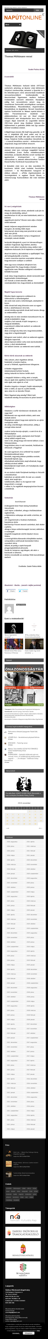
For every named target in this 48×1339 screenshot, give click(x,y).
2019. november (32, 919)
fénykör (13, 1191)
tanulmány (16, 1197)
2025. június (11, 905)
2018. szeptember (32, 983)
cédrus (29, 1188)
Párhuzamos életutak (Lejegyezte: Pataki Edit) (22, 732)
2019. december (32, 914)
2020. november (32, 864)
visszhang (9, 1200)
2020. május (30, 892)
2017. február (31, 1070)
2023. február (11, 1033)
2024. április (11, 969)
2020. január (31, 910)
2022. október (11, 1051)
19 (13, 821)
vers (26, 1197)
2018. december (32, 969)
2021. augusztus (12, 1115)
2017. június (30, 1051)
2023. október (11, 997)
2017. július (30, 1047)
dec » (40, 828)
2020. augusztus (32, 878)
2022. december (12, 1042)
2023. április (11, 1024)
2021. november (12, 1101)
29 (30, 824)
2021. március (31, 846)
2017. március (31, 1065)
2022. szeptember (12, 1056)
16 (35, 817)
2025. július (10, 901)
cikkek (23, 1188)
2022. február (11, 1088)
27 (18, 824)
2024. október (11, 942)
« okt (7, 828)
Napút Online (21, 605)
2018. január (31, 1019)
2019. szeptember (32, 928)
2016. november (32, 1083)
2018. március (31, 1010)
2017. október (31, 1033)
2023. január (11, 1038)
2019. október (31, 924)
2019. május (30, 946)
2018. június (30, 997)
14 (24, 817)
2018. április (30, 1006)
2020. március (31, 901)
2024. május (11, 965)
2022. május (11, 1074)
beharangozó (16, 1188)
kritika (36, 1191)
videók (31, 1197)
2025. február (11, 924)
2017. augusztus (32, 1042)
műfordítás (28, 1194)
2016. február (31, 1124)
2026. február (11, 869)
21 (24, 821)
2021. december (12, 1097)
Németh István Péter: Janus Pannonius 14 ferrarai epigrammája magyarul (13, 653)
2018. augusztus (32, 987)
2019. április (30, 951)
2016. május (30, 1111)
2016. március (31, 1120)
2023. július (10, 1010)
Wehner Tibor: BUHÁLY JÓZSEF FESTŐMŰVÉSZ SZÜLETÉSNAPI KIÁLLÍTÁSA (23, 750)
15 (30, 817)
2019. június (30, 942)
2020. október (31, 869)
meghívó (21, 1194)
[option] (24, 786)
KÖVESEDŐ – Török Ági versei (17, 743)
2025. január (11, 928)
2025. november (12, 883)
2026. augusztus (12, 842)
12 (13, 817)
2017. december (32, 1024)
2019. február (31, 960)
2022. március (11, 1083)
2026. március (11, 864)
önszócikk (16, 1200)
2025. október (11, 887)
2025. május (11, 910)
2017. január (30, 1074)
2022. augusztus (12, 1060)
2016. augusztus (32, 1097)
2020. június (30, 887)
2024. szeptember (12, 946)
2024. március (11, 974)
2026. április (11, 860)
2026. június (11, 851)
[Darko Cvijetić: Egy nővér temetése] (34, 649)
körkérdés (8, 1194)
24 (41, 821)
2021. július (10, 1120)
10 (41, 814)
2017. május (30, 1056)
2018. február (31, 1015)
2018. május (30, 1001)
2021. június (11, 1124)
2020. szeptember (32, 873)
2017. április (30, 1060)
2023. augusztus (12, 1006)
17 (41, 817)
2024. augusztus (12, 951)
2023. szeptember (12, 1001)
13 (18, 817)
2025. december (12, 878)
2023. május (11, 1019)
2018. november (32, 974)
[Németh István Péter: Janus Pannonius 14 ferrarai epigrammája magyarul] (14, 649)
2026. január (11, 873)
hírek (30, 1191)
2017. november (32, 1028)
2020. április (30, 896)
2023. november (12, 992)
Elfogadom (28, 1333)
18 (7, 821)
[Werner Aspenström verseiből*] (14, 633)
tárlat (22, 1197)
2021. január (31, 855)
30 (35, 824)
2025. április (11, 914)
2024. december (12, 933)
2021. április (30, 842)
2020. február (31, 905)
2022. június (11, 1070)
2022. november (12, 1047)
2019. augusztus (32, 933)
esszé (7, 1191)
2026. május (11, 855)
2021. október (11, 1106)
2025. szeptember (12, 892)
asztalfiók (8, 1188)
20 (18, 821)
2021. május (11, 1129)
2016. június (30, 1106)
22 (30, 821)
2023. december (12, 987)
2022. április (11, 1079)
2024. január (11, 983)
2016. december (32, 1079)
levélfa (15, 1194)
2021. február (31, 851)
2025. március (11, 919)
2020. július (30, 883)
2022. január (11, 1092)
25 (7, 824)
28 (24, 824)
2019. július (30, 937)
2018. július (30, 992)
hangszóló (24, 1191)
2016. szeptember (32, 1092)
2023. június (11, 1015)
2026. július (10, 846)
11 (7, 817)
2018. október (31, 978)
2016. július (30, 1101)
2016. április (30, 1115)
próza (34, 1194)
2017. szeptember (32, 1038)
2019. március (31, 956)
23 (35, 821)
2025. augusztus (12, 896)
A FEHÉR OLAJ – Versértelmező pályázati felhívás (23, 737)
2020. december (32, 860)
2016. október (31, 1088)
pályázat (8, 1197)
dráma (34, 1188)
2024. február (11, 978)
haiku (18, 1191)
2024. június (11, 960)
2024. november (12, 937)
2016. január (31, 1129)
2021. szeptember (12, 1111)
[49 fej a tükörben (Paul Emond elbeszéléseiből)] (34, 633)
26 (13, 824)
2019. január (31, 965)
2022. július (10, 1065)
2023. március (11, 1028)
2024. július (10, 956)
